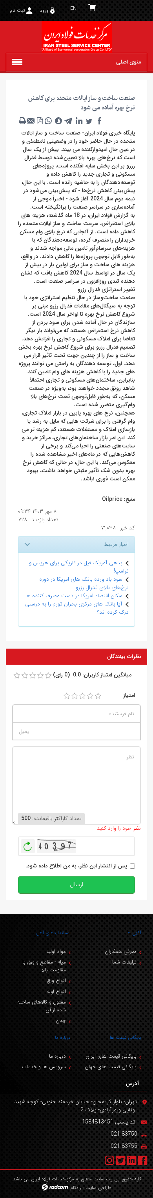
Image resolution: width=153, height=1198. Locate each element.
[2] (74, 696)
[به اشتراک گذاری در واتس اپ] (48, 120)
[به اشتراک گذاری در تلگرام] (68, 120)
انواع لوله (56, 991)
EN (73, 8)
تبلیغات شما (124, 962)
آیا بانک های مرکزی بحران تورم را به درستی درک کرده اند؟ (77, 608)
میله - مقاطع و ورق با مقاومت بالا (44, 966)
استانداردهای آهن (53, 932)
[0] (16, 675)
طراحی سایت (98, 1187)
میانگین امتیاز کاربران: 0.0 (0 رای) (92, 675)
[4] (90, 696)
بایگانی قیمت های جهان (111, 1067)
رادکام (75, 1187)
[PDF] (39, 120)
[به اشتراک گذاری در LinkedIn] (78, 120)
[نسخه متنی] (22, 120)
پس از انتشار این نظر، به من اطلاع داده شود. (76, 866)
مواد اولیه (56, 951)
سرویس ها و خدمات (44, 1067)
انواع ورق (56, 980)
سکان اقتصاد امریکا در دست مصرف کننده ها (74, 595)
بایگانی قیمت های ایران (111, 1056)
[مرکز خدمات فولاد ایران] (76, 37)
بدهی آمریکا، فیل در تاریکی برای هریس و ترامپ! (79, 566)
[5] (98, 696)
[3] (82, 696)
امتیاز (129, 695)
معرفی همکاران (121, 951)
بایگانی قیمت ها (125, 1037)
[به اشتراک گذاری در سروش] (58, 120)
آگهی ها (133, 932)
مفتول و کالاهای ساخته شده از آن (41, 1006)
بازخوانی (28, 844)
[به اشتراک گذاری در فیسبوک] (99, 120)
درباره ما (63, 1037)
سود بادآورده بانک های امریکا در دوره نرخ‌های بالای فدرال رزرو (84, 583)
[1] (66, 696)
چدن (61, 1020)
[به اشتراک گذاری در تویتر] (89, 120)
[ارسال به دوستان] (31, 120)
